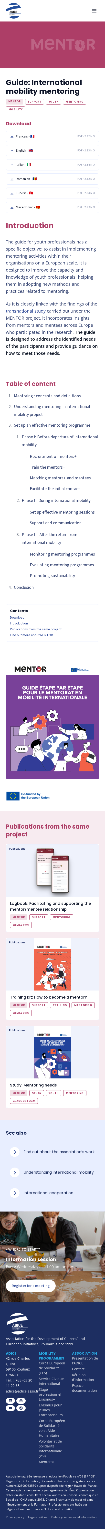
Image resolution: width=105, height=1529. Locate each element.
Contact (78, 1369)
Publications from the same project (36, 629)
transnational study (26, 311)
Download (17, 617)
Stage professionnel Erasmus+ (50, 1394)
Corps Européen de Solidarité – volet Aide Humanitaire (52, 1428)
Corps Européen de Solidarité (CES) (52, 1368)
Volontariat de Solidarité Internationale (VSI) (50, 1448)
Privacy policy (15, 1517)
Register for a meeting (31, 1285)
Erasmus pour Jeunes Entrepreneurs (51, 1410)
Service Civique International (51, 1381)
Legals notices (37, 1517)
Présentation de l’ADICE (85, 1360)
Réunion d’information (83, 1377)
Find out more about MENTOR (31, 635)
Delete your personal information (73, 1517)
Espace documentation (84, 1388)
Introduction (19, 623)
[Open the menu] (94, 11)
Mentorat (46, 1461)
